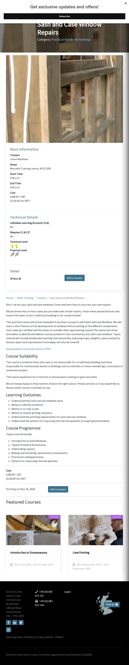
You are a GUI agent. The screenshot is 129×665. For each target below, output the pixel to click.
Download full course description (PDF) (28, 349)
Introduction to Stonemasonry (28, 552)
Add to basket (74, 278)
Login (67, 591)
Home (9, 298)
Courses (41, 298)
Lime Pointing (81, 552)
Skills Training (25, 298)
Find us (106, 603)
